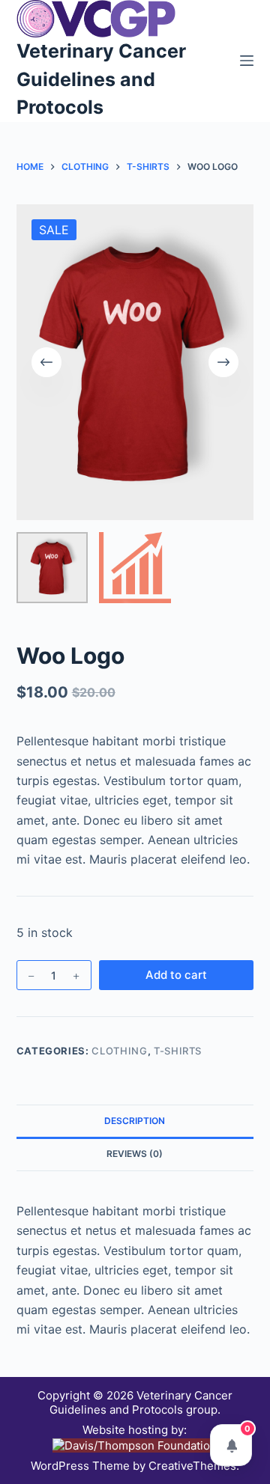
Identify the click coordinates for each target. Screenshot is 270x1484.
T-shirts (178, 1051)
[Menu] (247, 60)
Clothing (119, 1051)
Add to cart (176, 975)
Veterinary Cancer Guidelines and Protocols (101, 79)
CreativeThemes (192, 1466)
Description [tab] (134, 1120)
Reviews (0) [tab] (134, 1153)
